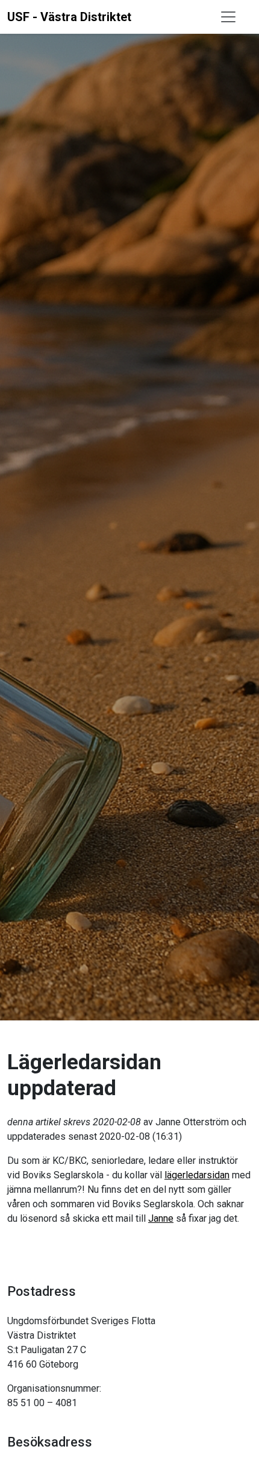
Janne (160, 1218)
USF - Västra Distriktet (69, 17)
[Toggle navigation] (228, 16)
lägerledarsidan (196, 1175)
